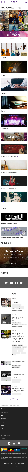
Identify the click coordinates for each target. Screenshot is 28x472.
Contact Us (6, 463)
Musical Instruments (4, 405)
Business (3, 438)
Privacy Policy (21, 463)
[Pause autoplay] (21, 38)
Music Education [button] (4, 412)
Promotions (3, 418)
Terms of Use (13, 463)
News (2, 415)
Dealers (2, 425)
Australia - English (6, 435)
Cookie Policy (14, 466)
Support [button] (2, 428)
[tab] (7, 38)
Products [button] (3, 409)
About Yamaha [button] (4, 432)
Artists (2, 422)
